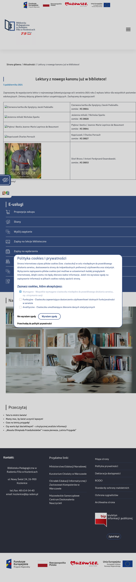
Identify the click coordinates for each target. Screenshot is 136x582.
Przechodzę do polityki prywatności (34, 323)
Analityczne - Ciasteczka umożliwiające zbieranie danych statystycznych (59, 307)
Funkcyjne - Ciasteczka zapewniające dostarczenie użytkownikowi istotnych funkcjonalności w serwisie (69, 301)
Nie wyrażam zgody (26, 316)
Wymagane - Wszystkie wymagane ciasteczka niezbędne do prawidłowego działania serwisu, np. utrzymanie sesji (68, 293)
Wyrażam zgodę (49, 316)
